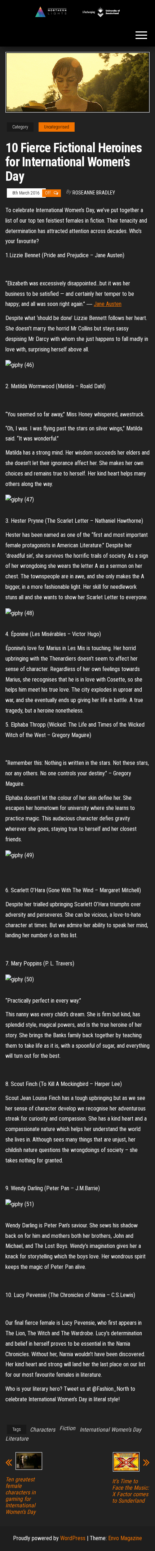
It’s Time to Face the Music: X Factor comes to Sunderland (130, 1491)
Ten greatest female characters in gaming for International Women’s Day (20, 1495)
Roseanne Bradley (93, 193)
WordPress (72, 1538)
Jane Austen (107, 304)
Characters (42, 1429)
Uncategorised (56, 127)
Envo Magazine (125, 1538)
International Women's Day (110, 1429)
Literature (16, 1438)
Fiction (67, 1428)
